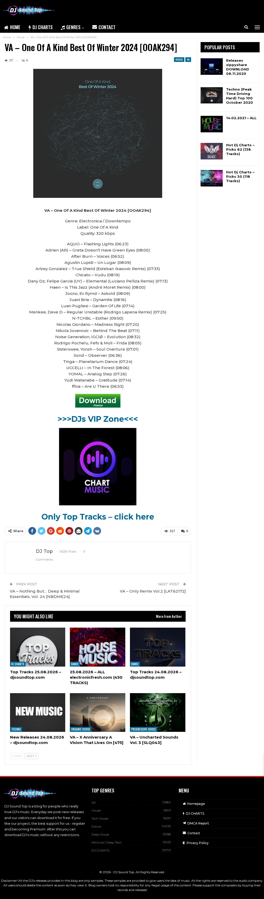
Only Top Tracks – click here (98, 517)
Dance (75, 664)
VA (188, 59)
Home (15, 27)
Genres (73, 27)
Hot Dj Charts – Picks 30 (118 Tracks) (240, 176)
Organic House (80, 729)
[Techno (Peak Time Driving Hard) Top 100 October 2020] (212, 95)
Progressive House (143, 729)
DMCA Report (198, 823)
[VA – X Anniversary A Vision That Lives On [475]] (97, 712)
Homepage (196, 804)
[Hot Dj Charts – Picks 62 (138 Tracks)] (212, 151)
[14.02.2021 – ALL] (212, 124)
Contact (107, 27)
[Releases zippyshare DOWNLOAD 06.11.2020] (212, 66)
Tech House (100, 818)
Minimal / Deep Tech (107, 842)
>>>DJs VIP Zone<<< (97, 419)
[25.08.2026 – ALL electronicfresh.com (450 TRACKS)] (97, 647)
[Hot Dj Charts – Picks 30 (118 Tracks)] (212, 178)
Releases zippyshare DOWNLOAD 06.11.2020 (237, 67)
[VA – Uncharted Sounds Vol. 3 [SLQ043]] (157, 712)
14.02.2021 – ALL (241, 118)
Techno (16, 729)
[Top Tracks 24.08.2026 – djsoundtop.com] (157, 647)
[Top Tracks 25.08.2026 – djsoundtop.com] (37, 647)
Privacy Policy (198, 843)
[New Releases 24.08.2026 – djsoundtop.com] (37, 712)
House (179, 59)
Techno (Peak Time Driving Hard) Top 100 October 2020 (239, 95)
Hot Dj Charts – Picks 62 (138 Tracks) (240, 149)
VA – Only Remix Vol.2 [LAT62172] (153, 591)
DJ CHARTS (42, 27)
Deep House (100, 834)
